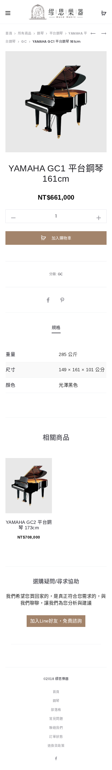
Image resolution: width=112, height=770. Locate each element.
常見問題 (56, 719)
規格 (56, 327)
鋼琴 (40, 33)
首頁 (8, 33)
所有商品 (25, 33)
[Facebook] (56, 758)
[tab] (56, 327)
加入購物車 (60, 238)
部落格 (56, 710)
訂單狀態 (56, 737)
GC (24, 41)
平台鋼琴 (56, 33)
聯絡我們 (56, 728)
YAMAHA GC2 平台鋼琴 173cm (29, 525)
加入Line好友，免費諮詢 (56, 621)
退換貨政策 (56, 746)
